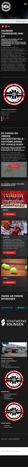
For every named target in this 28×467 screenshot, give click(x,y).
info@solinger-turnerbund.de (9, 120)
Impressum (4, 438)
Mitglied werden (8, 427)
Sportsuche (7, 397)
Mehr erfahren (10, 214)
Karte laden (14, 166)
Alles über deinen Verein (10, 394)
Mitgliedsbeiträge (8, 398)
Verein (12, 21)
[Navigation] (25, 4)
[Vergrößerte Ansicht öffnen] (14, 321)
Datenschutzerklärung (14, 438)
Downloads (7, 425)
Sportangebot (7, 395)
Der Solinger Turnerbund (21, 21)
